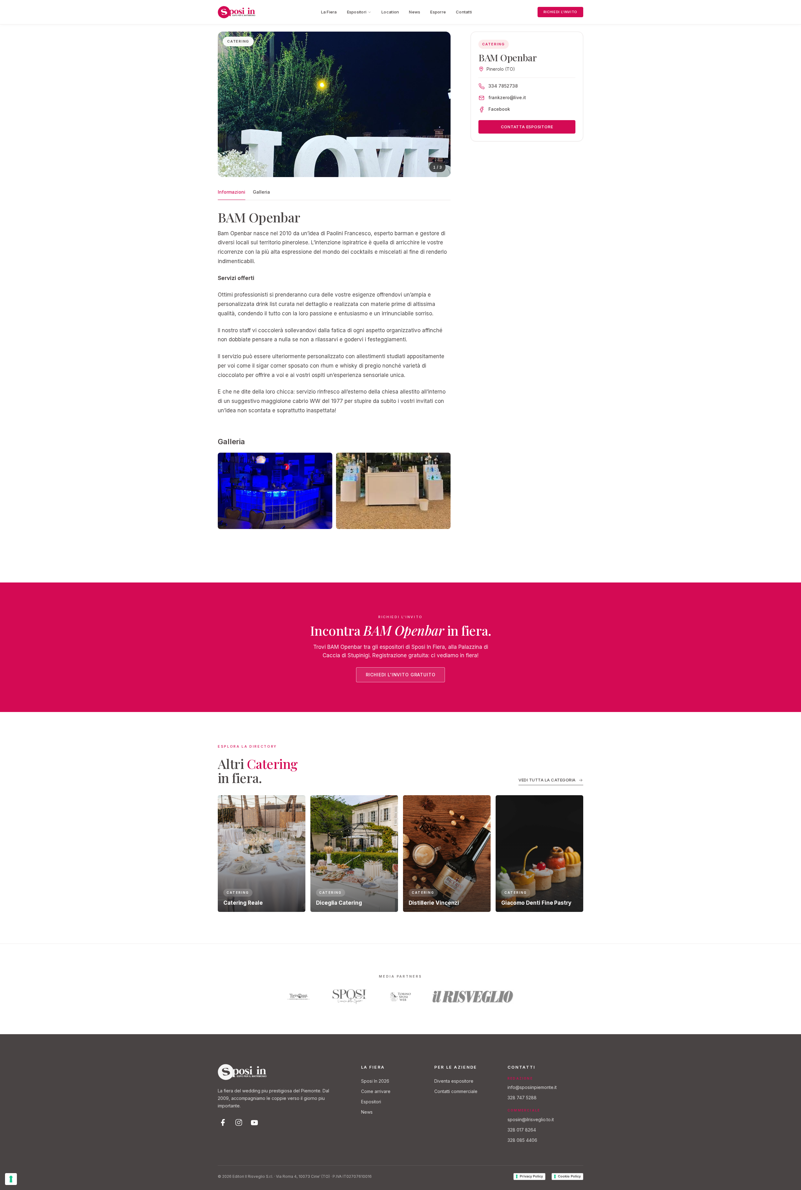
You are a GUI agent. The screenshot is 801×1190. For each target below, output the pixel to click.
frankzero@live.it (507, 97)
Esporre (438, 11)
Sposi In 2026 (375, 1081)
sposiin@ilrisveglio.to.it (531, 1119)
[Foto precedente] (228, 104)
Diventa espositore (453, 1081)
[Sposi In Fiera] (242, 1072)
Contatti (464, 11)
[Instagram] (238, 1122)
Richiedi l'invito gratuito (401, 674)
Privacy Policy (531, 1176)
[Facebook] (223, 1122)
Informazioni (231, 192)
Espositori (357, 11)
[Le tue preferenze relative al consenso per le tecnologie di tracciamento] (11, 1179)
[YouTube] (254, 1122)
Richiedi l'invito (560, 12)
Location (390, 11)
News (414, 11)
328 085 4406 (522, 1140)
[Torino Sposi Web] (400, 996)
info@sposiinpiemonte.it (532, 1087)
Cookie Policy (569, 1176)
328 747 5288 (522, 1097)
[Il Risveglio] (473, 996)
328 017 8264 (522, 1129)
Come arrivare (375, 1091)
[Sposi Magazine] (349, 996)
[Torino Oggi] (298, 996)
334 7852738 (503, 86)
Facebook (499, 109)
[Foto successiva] (440, 104)
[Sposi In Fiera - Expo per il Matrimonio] (236, 12)
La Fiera (329, 11)
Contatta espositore (527, 126)
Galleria (261, 192)
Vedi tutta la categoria (547, 779)
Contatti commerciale (455, 1091)
